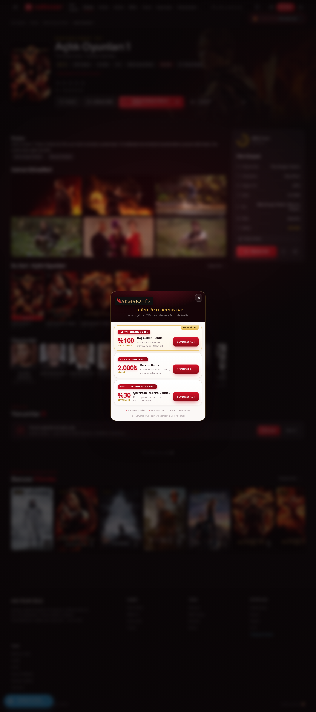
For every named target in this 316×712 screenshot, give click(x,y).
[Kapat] (198, 298)
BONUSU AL (186, 342)
